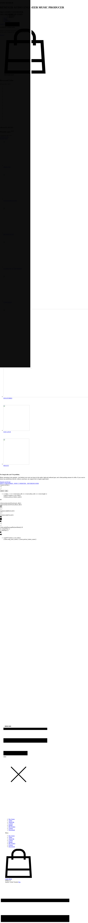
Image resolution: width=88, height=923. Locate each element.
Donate (11, 825)
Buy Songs (12, 819)
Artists (10, 820)
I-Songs (11, 828)
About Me (11, 822)
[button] (8, 726)
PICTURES (12, 827)
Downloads (12, 830)
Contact (11, 824)
